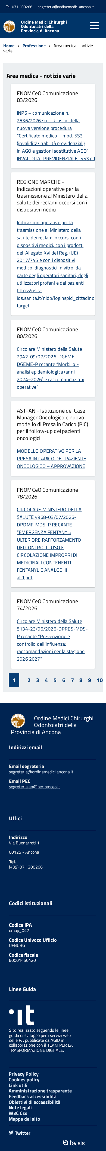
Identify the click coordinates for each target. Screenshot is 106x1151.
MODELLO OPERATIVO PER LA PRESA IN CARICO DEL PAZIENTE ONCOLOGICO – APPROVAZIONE (51, 458)
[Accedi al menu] (94, 25)
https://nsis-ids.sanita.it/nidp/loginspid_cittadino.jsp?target (60, 298)
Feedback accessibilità (33, 1096)
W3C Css (18, 1113)
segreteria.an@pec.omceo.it (34, 786)
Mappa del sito (24, 1119)
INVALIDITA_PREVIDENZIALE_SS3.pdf (57, 158)
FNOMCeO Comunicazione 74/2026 (47, 604)
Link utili (18, 1085)
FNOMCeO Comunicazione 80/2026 (47, 332)
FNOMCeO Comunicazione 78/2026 (47, 493)
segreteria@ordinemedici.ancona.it (41, 772)
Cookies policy (24, 1079)
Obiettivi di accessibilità (34, 1102)
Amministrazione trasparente (40, 1090)
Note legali (20, 1107)
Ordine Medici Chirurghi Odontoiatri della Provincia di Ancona (44, 26)
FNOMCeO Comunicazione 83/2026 (47, 96)
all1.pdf (24, 577)
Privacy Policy (24, 1074)
